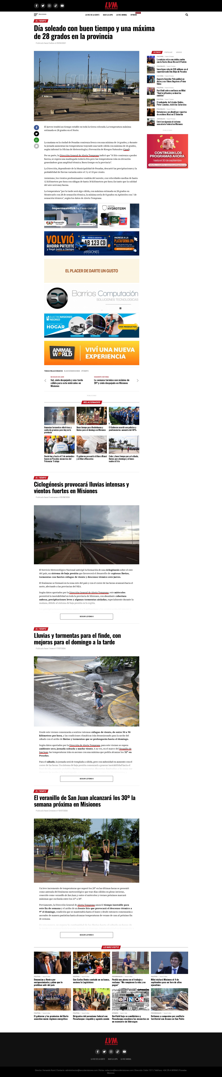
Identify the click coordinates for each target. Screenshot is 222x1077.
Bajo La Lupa (108, 14)
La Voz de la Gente (92, 14)
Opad (126, 149)
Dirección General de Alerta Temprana (79, 155)
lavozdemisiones (72, 371)
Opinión (134, 14)
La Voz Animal (121, 14)
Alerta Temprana (86, 904)
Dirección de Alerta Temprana (84, 745)
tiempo (85, 371)
